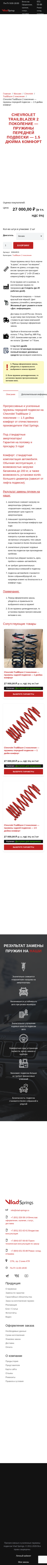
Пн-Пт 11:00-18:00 (18, 1268)
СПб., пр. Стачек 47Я (20, 1261)
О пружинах (11, 1289)
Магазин (17, 94)
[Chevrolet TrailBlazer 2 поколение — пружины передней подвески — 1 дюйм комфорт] (23, 723)
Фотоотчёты (11, 1313)
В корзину (23, 245)
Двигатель (8, 235)
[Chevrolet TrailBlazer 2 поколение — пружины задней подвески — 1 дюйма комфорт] (23, 648)
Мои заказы (23, 1562)
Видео (8, 1317)
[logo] (8, 10)
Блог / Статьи (12, 1309)
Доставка (10, 1343)
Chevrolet (28, 94)
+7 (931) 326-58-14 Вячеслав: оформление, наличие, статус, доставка (22, 1220)
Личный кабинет (23, 1556)
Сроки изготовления (15, 1335)
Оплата (9, 1347)
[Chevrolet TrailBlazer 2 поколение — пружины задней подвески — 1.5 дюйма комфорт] (23, 801)
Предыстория (12, 1361)
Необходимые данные (16, 1331)
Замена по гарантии (15, 1293)
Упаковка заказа (13, 1339)
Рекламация (11, 1305)
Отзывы (9, 1373)
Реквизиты (10, 1377)
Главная (7, 94)
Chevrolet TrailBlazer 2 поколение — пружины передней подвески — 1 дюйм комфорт (21, 750)
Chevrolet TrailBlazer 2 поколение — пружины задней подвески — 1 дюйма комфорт (23, 675)
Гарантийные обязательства (19, 1297)
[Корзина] (34, 10)
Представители (13, 1365)
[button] (28, 10)
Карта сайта (11, 1369)
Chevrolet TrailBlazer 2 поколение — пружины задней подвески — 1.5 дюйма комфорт (21, 828)
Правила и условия (15, 1381)
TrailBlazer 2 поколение (14, 96)
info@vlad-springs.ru (20, 1210)
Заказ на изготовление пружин (20, 1301)
